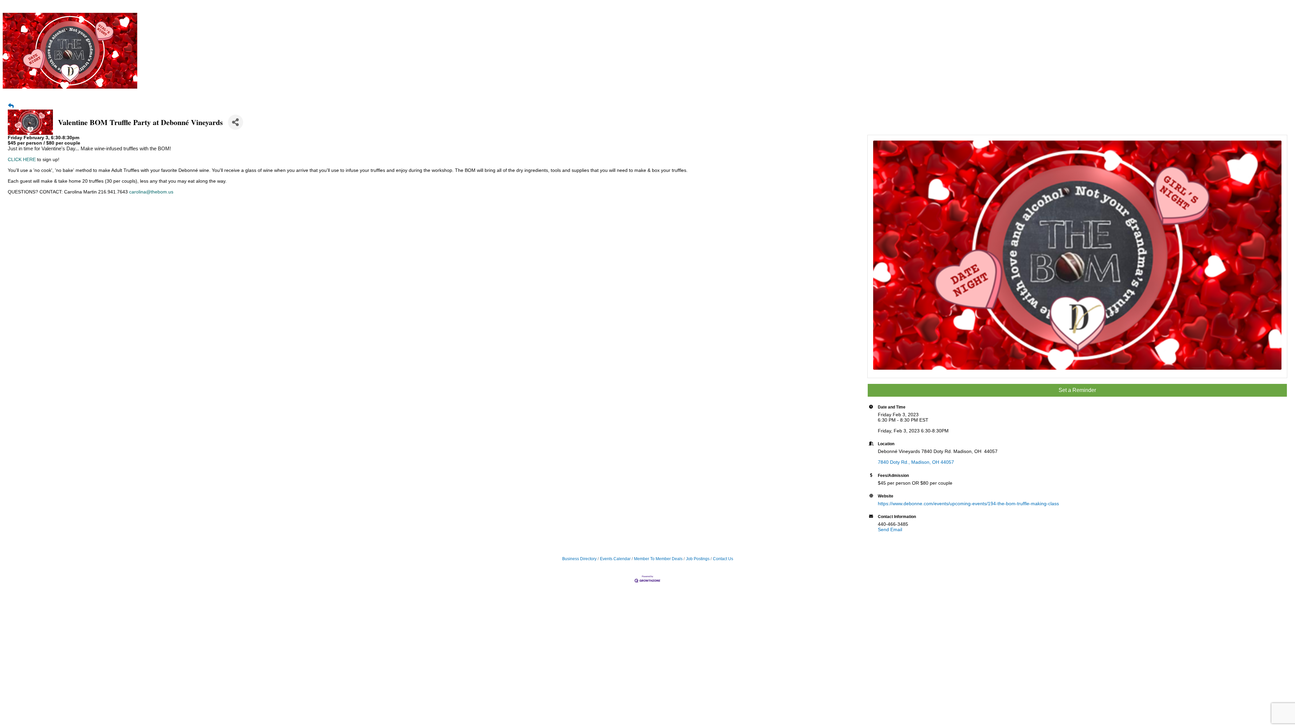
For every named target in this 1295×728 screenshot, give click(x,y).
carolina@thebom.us (151, 191)
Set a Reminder (1077, 390)
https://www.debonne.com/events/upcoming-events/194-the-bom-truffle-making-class (968, 503)
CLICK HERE (22, 159)
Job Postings (698, 558)
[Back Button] (11, 106)
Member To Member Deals (658, 558)
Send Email (890, 529)
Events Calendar (615, 558)
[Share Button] (235, 122)
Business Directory (579, 558)
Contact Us (723, 558)
